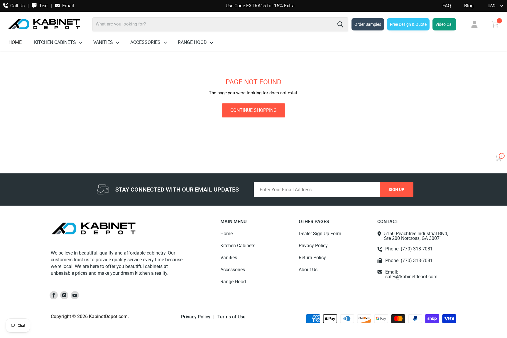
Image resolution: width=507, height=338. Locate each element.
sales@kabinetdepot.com (411, 276)
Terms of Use (231, 317)
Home (15, 42)
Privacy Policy (313, 245)
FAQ (446, 6)
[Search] (340, 24)
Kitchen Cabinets (55, 42)
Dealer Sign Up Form (320, 233)
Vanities (103, 42)
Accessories (146, 42)
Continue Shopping (253, 110)
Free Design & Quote (408, 24)
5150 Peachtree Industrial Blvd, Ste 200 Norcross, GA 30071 (416, 236)
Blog (469, 6)
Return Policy (312, 257)
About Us (308, 269)
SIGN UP (396, 189)
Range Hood (193, 42)
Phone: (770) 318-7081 (409, 249)
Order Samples (367, 24)
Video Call (444, 24)
